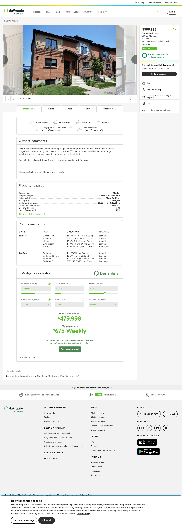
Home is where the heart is (102, 425)
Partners (96, 457)
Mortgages (95, 471)
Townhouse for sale (150, 33)
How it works (49, 413)
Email (172, 414)
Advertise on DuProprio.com (103, 450)
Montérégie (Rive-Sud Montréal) (63, 376)
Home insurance (97, 462)
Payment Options (51, 421)
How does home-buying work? (57, 433)
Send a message (160, 74)
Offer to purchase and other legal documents (63, 446)
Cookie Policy (83, 513)
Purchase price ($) (29, 284)
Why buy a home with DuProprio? (58, 437)
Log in (172, 11)
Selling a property (55, 407)
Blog (94, 407)
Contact (155, 12)
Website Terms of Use (66, 495)
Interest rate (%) (96, 284)
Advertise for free (51, 458)
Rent (68, 11)
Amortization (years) (30, 300)
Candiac (41, 376)
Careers (94, 446)
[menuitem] (66, 415)
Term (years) (60, 300)
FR (162, 12)
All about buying (97, 417)
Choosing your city (98, 430)
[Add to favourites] (175, 28)
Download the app (154, 3)
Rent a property (53, 452)
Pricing (47, 417)
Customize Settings (24, 520)
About (94, 436)
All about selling (97, 413)
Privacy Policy (86, 495)
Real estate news (98, 421)
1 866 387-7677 (171, 2)
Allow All (47, 520)
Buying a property (55, 428)
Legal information (26, 357)
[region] (91, 511)
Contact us (144, 407)
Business (89, 11)
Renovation (95, 475)
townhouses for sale (24, 376)
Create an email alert (53, 442)
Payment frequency (97, 300)
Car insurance (96, 466)
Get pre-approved (70, 349)
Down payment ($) (63, 284)
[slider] (36, 293)
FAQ (92, 442)
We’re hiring (139, 3)
